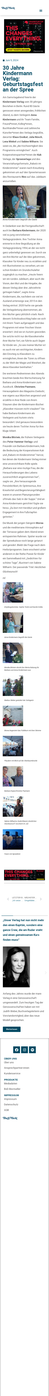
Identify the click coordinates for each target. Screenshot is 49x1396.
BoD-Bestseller (12, 1089)
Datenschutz (11, 1104)
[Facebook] (16, 1049)
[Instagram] (24, 1049)
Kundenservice (12, 1073)
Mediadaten (10, 1083)
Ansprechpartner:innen (14, 1067)
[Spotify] (32, 1049)
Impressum (10, 1099)
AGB (6, 1110)
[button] (3, 973)
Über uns (9, 1062)
